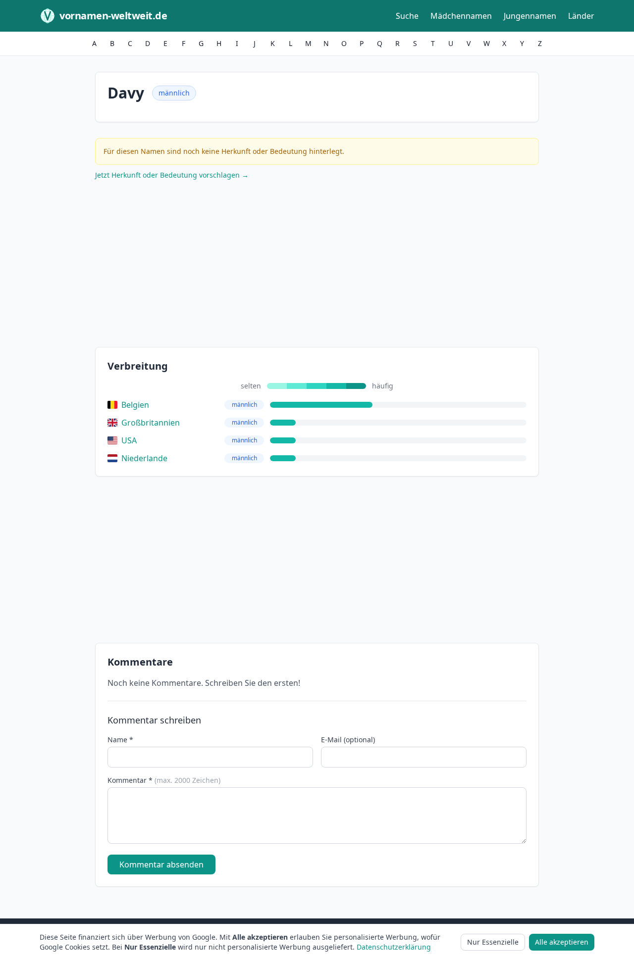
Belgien (135, 404)
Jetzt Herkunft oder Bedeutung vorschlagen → (172, 175)
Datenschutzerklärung (394, 947)
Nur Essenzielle (493, 942)
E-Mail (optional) (348, 739)
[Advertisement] (317, 265)
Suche (407, 15)
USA (129, 440)
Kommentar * (163, 780)
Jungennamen (530, 15)
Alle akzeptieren (561, 942)
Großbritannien (150, 422)
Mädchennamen (461, 15)
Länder (581, 15)
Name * (120, 739)
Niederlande (144, 458)
